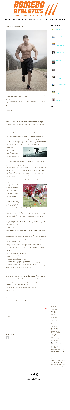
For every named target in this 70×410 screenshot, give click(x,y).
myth (56, 360)
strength (16, 300)
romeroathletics (9, 300)
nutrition (60, 360)
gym (62, 353)
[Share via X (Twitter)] (10, 304)
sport (33, 300)
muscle (52, 360)
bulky (61, 347)
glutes (52, 353)
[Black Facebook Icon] (34, 374)
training (52, 369)
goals (56, 353)
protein (60, 362)
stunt (63, 366)
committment (57, 349)
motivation (62, 358)
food (64, 351)
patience (53, 362)
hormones (62, 356)
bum (64, 347)
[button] (24, 19)
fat (56, 351)
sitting (52, 366)
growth (59, 353)
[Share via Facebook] (6, 304)
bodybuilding (53, 347)
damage (62, 349)
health (57, 356)
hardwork (29, 300)
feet (58, 351)
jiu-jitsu (52, 358)
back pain (59, 345)
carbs (52, 349)
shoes (64, 364)
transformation (58, 369)
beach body (64, 345)
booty (58, 347)
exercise (53, 351)
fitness (20, 300)
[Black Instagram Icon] (37, 374)
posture (57, 362)
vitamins (64, 369)
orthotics (64, 360)
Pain (52, 345)
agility (36, 300)
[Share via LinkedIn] (13, 304)
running (24, 300)
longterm (57, 358)
